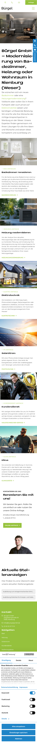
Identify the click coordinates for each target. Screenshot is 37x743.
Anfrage (31, 2)
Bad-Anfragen (9, 169)
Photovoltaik (7, 369)
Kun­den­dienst (11, 407)
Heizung (5, 637)
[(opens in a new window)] (35, 41)
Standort (5, 2)
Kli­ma (5, 460)
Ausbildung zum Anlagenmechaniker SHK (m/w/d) (19, 591)
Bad (3, 633)
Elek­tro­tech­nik (11, 295)
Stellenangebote (7, 650)
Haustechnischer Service (12, 423)
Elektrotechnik (8, 316)
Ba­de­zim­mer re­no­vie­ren (16, 172)
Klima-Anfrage (9, 457)
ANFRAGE (35, 57)
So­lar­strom (8, 353)
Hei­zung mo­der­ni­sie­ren (16, 233)
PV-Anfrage (8, 350)
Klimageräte (7, 481)
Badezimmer (8, 95)
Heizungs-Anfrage (11, 229)
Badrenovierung (9, 195)
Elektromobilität (9, 108)
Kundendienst (7, 646)
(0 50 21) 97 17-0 (12, 2)
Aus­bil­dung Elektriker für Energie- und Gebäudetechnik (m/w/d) (19, 597)
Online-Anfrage (11, 525)
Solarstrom (6, 641)
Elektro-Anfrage (10, 292)
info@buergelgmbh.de (19, 2)
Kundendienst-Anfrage (13, 403)
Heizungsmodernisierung (13, 98)
